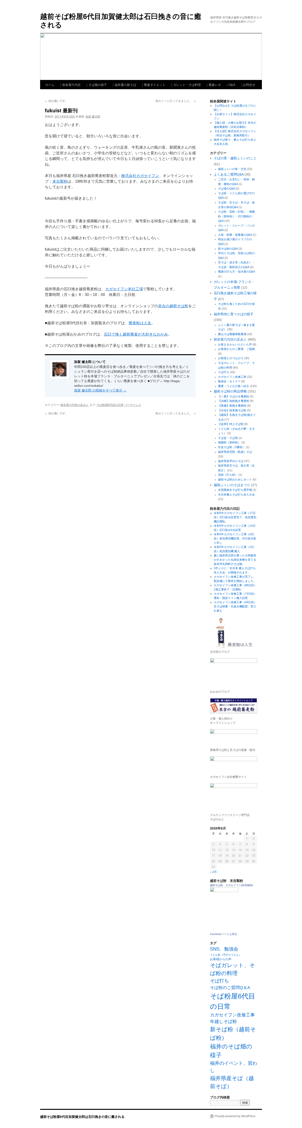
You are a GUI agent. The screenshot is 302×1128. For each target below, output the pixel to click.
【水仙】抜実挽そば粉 (232, 410)
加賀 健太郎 (92, 116)
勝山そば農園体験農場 (232, 334)
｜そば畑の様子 (96, 84)
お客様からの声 (220, 959)
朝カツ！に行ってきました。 (175, 101)
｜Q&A (230, 84)
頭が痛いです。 (56, 101)
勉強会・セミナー (229, 381)
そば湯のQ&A (226, 188)
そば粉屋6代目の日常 (110, 405)
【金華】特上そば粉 (230, 424)
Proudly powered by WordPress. (235, 1116)
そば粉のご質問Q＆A (230, 987)
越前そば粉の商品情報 (230, 391)
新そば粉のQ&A (228, 248)
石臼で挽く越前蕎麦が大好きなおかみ (136, 334)
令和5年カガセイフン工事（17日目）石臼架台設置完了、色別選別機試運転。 (235, 517)
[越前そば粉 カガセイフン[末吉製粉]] (224, 891)
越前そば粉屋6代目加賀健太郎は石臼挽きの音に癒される (120, 20)
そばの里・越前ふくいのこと (235, 158)
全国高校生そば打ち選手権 (235, 489)
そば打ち (223, 372)
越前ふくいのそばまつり (232, 485)
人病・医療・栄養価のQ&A (235, 234)
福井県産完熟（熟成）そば (235, 451)
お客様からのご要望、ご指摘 (236, 349)
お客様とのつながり (230, 358)
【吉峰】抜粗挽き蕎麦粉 (233, 401)
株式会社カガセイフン (140, 176)
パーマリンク (132, 405)
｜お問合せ (247, 84)
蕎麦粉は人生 (140, 323)
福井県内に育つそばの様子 (233, 314)
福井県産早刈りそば (230, 461)
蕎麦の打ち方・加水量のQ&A (236, 271)
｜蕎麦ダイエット (153, 84)
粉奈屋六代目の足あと (74, 405)
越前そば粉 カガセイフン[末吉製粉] (231, 885)
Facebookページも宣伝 (223, 934)
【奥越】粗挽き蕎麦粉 (232, 405)
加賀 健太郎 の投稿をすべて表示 (100, 390)
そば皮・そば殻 (228, 438)
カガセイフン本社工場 (124, 289)
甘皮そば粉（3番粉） (231, 447)
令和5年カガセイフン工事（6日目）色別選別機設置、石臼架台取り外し (235, 538)
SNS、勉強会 (224, 948)
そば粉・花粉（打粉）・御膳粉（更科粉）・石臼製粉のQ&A (236, 216)
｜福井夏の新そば (124, 84)
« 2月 (213, 872)
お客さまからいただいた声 (235, 344)
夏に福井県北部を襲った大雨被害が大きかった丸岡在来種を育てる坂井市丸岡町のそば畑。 (235, 560)
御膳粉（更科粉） (229, 442)
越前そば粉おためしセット (235, 479)
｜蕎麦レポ (213, 84)
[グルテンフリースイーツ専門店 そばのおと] (233, 796)
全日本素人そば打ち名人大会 (236, 494)
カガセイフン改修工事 (232, 376)
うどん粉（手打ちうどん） (225, 954)
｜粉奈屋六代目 (70, 84)
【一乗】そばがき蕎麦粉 (233, 396)
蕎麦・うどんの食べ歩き (233, 386)
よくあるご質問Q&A (228, 174)
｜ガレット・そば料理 (185, 84)
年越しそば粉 (223, 1021)
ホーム (50, 84)
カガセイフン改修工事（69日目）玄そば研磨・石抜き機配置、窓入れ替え (235, 606)
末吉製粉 (59, 181)
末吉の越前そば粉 (173, 306)
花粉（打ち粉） (228, 474)
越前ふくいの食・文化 (232, 169)
